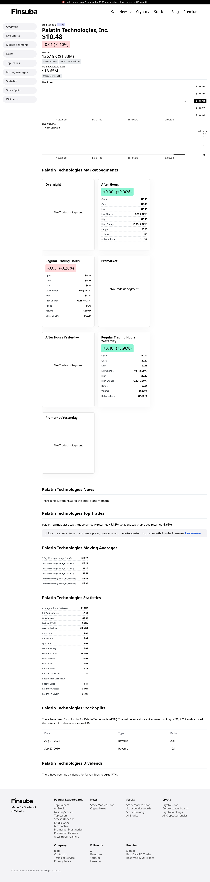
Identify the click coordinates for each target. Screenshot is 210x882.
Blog (175, 12)
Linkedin (95, 861)
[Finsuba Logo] (24, 12)
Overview (12, 26)
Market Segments (17, 45)
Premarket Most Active (68, 829)
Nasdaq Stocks (63, 812)
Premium (191, 12)
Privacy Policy (62, 861)
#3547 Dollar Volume (70, 61)
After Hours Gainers (66, 836)
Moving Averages (17, 72)
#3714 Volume (50, 61)
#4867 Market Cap (51, 75)
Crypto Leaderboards (175, 808)
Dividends (12, 99)
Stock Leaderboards (138, 808)
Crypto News (98, 808)
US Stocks (48, 24)
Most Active (61, 826)
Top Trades (13, 63)
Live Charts (13, 36)
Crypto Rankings (172, 812)
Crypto (141, 12)
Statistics (11, 81)
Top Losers (61, 815)
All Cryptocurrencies (175, 815)
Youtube (95, 858)
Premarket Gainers (66, 833)
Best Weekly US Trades (140, 858)
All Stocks (60, 808)
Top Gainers (61, 805)
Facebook (96, 854)
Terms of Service (64, 858)
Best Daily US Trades (139, 854)
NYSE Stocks (61, 822)
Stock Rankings (135, 812)
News (124, 12)
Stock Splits (13, 90)
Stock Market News (102, 805)
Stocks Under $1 (64, 819)
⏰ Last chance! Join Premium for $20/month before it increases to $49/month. (105, 2)
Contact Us (61, 854)
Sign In (130, 851)
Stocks (159, 12)
